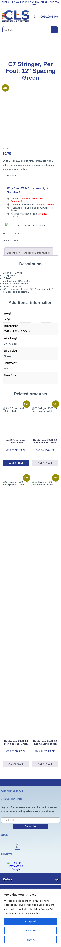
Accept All (30, 921)
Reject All (31, 939)
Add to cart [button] (16, 463)
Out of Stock (45, 463)
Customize (30, 930)
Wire (16, 240)
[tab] (13, 251)
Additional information (37, 252)
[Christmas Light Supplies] (15, 21)
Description (13, 252)
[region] (30, 918)
